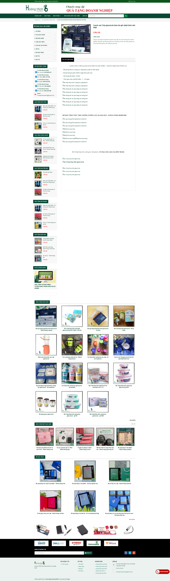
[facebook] (126, 552)
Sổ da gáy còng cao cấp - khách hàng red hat (50, 513)
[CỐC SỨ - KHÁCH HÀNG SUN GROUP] (38, 126)
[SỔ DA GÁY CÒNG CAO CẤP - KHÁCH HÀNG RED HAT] (50, 501)
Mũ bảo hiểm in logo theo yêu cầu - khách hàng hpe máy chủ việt (105, 449)
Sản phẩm (56, 15)
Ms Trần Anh (40, 86)
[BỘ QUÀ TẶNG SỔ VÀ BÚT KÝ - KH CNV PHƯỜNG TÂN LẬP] (85, 501)
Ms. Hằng (39, 77)
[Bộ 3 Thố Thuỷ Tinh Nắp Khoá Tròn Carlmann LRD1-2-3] (98, 373)
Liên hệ (84, 15)
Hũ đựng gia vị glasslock (46, 414)
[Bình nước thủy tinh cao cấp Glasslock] (46, 344)
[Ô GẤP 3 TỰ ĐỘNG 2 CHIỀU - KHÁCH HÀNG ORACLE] (85, 437)
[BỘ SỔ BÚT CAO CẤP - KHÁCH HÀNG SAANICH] (119, 471)
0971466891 (47, 86)
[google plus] (133, 552)
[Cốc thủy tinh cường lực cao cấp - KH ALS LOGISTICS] (98, 344)
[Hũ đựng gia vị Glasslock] (46, 401)
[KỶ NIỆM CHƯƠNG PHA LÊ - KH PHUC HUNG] (38, 117)
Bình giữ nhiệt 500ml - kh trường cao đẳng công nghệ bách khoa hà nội (49, 107)
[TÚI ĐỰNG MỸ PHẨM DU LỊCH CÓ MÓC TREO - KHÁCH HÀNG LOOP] (45, 437)
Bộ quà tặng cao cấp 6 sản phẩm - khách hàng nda (50, 483)
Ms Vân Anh (40, 90)
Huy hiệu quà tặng (47, 172)
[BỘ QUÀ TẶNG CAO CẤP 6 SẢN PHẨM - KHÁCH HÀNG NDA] (50, 471)
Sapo (68, 579)
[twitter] (129, 552)
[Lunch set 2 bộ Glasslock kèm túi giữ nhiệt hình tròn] (124, 344)
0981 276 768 (46, 77)
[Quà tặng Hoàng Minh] (46, 562)
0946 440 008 (47, 90)
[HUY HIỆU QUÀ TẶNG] (38, 175)
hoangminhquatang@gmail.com (45, 95)
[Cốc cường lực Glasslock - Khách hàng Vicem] (72, 344)
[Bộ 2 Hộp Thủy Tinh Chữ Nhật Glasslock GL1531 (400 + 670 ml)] (72, 316)
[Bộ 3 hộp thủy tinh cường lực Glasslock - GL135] (72, 401)
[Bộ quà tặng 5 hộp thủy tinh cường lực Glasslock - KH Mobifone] (46, 373)
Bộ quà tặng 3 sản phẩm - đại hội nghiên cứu (85, 483)
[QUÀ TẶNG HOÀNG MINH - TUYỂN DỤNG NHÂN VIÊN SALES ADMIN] (45, 277)
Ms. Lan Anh (40, 72)
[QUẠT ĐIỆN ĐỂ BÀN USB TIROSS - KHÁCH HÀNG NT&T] (38, 150)
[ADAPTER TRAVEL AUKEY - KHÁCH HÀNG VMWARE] (38, 159)
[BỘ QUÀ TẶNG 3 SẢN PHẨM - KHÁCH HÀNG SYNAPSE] (125, 437)
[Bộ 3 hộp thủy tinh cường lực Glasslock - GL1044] (98, 401)
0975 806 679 (47, 72)
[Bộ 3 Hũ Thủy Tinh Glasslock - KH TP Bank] (124, 316)
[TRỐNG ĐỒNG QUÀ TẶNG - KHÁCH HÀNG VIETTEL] (38, 241)
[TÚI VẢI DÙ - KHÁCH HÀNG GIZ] (38, 258)
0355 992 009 (46, 81)
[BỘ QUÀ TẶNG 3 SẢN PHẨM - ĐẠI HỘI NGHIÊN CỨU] (85, 471)
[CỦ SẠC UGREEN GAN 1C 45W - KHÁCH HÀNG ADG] (38, 141)
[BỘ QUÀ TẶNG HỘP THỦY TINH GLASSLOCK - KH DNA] (98, 316)
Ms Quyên (39, 81)
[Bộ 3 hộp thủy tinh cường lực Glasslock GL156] (124, 373)
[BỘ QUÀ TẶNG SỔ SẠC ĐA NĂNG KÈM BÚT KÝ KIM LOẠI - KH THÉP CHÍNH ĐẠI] (119, 501)
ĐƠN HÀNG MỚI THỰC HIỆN (72, 15)
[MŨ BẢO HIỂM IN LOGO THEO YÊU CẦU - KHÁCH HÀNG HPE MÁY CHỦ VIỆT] (105, 437)
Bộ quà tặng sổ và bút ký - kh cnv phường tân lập (85, 513)
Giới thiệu (47, 15)
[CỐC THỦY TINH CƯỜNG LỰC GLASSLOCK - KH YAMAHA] (72, 373)
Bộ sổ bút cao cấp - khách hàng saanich (119, 483)
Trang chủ (38, 15)
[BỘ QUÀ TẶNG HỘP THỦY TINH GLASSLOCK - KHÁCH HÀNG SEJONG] (46, 316)
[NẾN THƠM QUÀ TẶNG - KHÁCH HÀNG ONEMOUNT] (38, 249)
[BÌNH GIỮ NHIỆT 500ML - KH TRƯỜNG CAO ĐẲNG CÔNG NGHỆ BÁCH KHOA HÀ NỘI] (38, 108)
